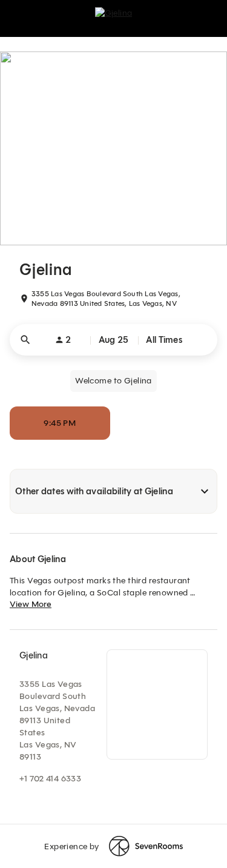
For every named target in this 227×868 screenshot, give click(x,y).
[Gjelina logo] (114, 18)
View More (30, 604)
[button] (113, 340)
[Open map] (157, 704)
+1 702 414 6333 (50, 779)
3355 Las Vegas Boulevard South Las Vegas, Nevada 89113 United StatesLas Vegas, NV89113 (57, 720)
